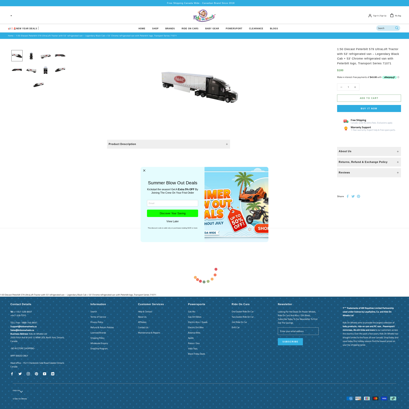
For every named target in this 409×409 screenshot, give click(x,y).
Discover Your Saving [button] (172, 213)
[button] (144, 170)
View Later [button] (172, 221)
